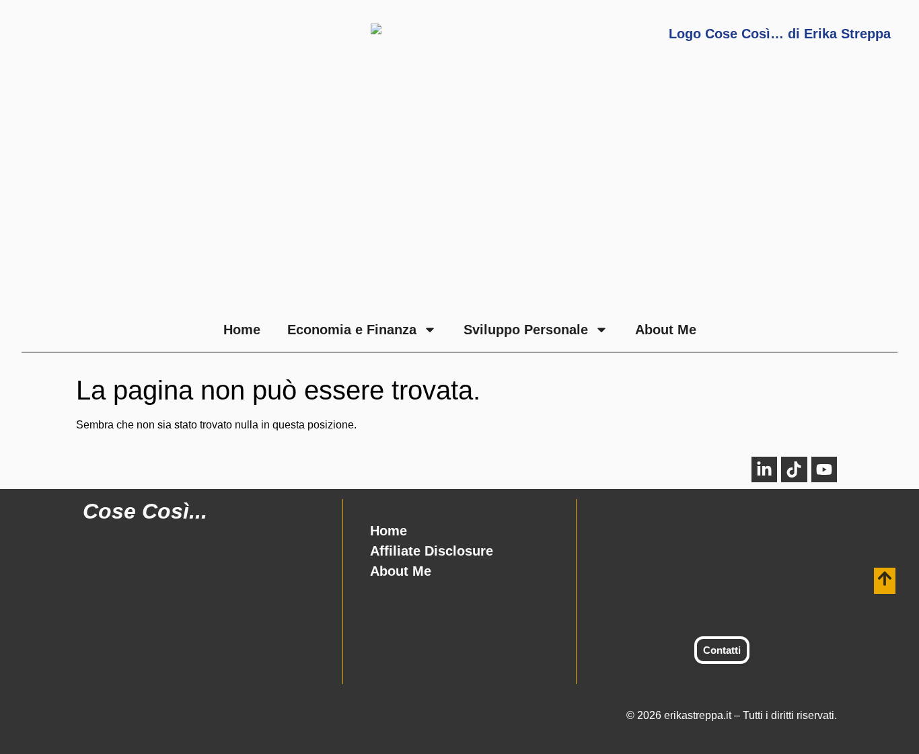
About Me (665, 329)
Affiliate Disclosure (431, 550)
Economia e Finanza (351, 329)
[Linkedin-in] (764, 469)
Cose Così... (145, 511)
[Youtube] (824, 469)
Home (241, 329)
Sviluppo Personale (526, 329)
